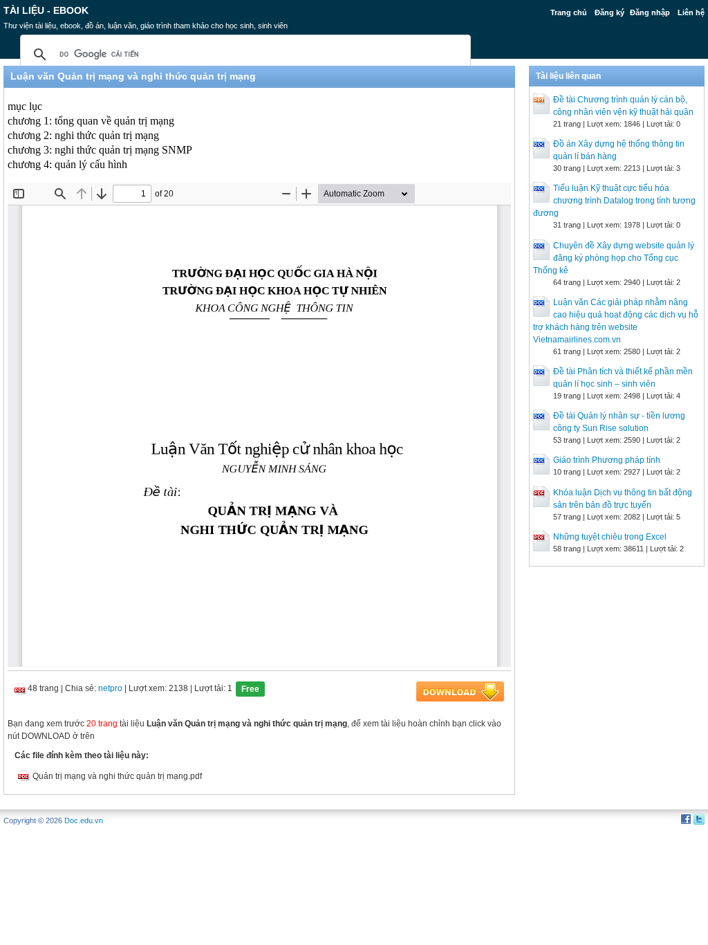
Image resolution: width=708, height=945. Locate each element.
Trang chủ (568, 12)
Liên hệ (691, 12)
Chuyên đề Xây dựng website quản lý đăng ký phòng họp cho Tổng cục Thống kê (613, 258)
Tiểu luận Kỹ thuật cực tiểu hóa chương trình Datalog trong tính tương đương (614, 200)
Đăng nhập (650, 12)
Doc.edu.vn (83, 820)
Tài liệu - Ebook (45, 10)
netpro (110, 688)
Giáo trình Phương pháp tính (606, 460)
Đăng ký (609, 12)
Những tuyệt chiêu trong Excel (610, 537)
